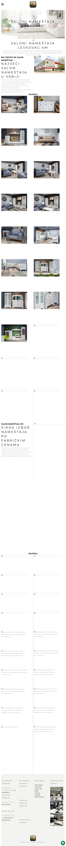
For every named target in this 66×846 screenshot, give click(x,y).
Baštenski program (39, 797)
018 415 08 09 (8, 818)
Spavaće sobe (38, 789)
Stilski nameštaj (39, 785)
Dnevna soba (38, 787)
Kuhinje (36, 791)
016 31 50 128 (6, 804)
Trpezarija (37, 793)
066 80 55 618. (6, 820)
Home (25, 28)
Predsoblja (37, 795)
